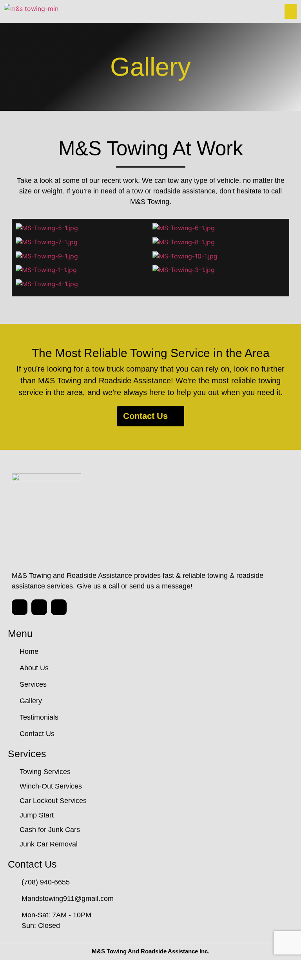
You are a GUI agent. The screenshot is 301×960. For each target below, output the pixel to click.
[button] (223, 11)
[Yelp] (59, 607)
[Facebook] (39, 607)
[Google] (19, 607)
